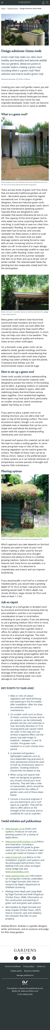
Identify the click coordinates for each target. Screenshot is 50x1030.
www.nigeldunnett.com (17, 875)
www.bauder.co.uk (15, 828)
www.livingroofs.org (16, 857)
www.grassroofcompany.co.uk (21, 841)
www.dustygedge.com (16, 871)
